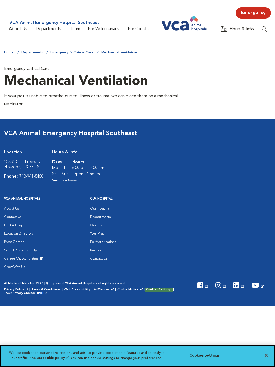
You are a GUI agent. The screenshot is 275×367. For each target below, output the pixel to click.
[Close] (266, 355)
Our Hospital (100, 208)
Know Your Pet (101, 250)
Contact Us (12, 217)
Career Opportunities (22, 260)
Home (9, 52)
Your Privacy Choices (22, 293)
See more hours (64, 180)
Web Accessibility (77, 289)
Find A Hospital (16, 225)
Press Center (14, 242)
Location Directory (19, 233)
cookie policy (55, 358)
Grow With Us (14, 267)
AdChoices (104, 290)
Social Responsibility (20, 250)
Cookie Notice (130, 290)
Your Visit (97, 233)
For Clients (138, 29)
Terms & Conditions (45, 289)
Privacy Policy (16, 290)
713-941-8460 (31, 176)
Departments (48, 29)
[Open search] (265, 28)
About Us (18, 29)
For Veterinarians (103, 29)
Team (75, 29)
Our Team (98, 225)
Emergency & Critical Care (71, 52)
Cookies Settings (159, 289)
